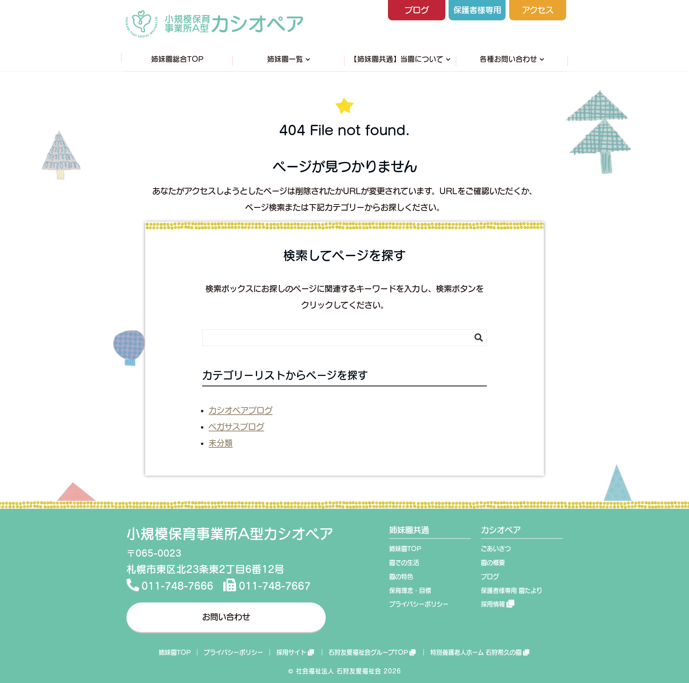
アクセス (537, 10)
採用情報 (493, 604)
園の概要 (493, 562)
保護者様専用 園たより (511, 590)
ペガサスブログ (236, 427)
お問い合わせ (226, 617)
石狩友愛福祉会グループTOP (368, 652)
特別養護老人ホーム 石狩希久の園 (476, 652)
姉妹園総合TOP (177, 59)
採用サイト (291, 652)
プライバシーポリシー (419, 604)
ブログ (417, 10)
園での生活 (404, 562)
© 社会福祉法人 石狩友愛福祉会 (334, 671)
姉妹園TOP (405, 548)
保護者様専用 (477, 10)
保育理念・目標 (410, 590)
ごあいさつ (496, 548)
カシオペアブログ (240, 410)
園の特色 (401, 576)
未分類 (220, 443)
